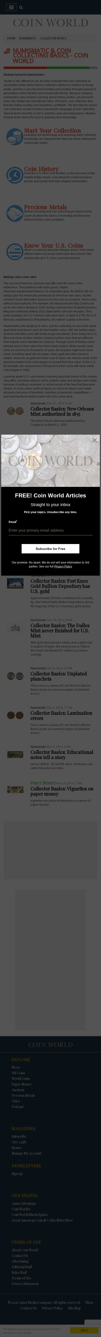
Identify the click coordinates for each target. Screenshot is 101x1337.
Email (13, 522)
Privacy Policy (63, 566)
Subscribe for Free (50, 549)
